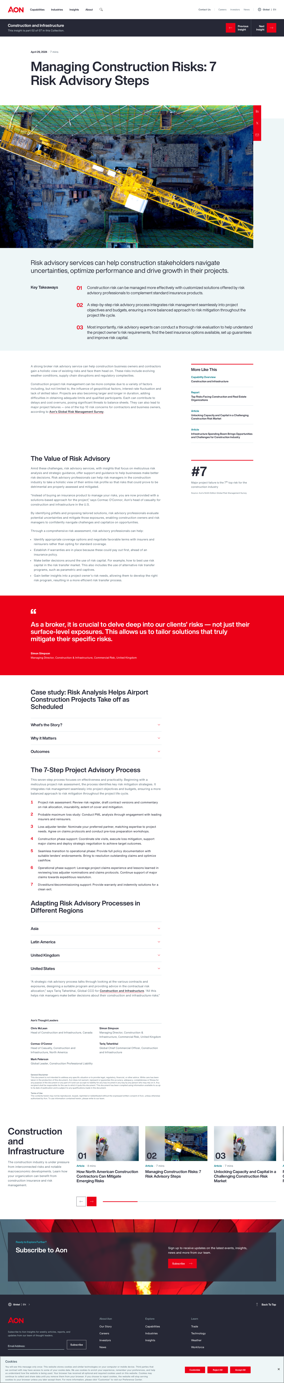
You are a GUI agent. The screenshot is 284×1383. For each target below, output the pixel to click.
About (89, 10)
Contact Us (205, 9)
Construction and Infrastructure (36, 25)
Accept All (240, 1369)
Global (269, 9)
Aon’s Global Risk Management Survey (76, 411)
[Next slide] (91, 1201)
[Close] (278, 1369)
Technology (198, 1333)
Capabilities (37, 10)
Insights (74, 10)
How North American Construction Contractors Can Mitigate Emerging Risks (107, 1176)
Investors (235, 9)
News (247, 9)
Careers (222, 9)
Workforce (197, 1347)
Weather (196, 1340)
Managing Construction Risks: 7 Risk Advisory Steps (173, 1173)
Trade (194, 1326)
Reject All (217, 1369)
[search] (101, 10)
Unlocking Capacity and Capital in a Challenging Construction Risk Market (245, 1176)
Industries (57, 10)
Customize (194, 1369)
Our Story (105, 1326)
